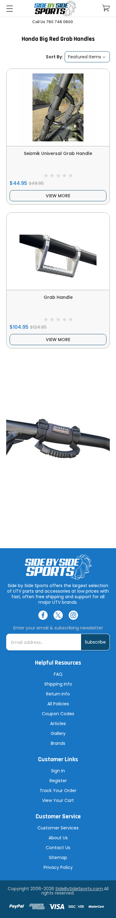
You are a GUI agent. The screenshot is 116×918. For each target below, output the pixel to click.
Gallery (58, 733)
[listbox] (87, 56)
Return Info (58, 694)
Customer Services (58, 828)
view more (58, 196)
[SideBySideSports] (55, 8)
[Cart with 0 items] (106, 8)
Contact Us (58, 848)
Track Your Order (58, 790)
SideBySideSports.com (79, 889)
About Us (58, 838)
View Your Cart (58, 800)
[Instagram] (73, 615)
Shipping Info (58, 684)
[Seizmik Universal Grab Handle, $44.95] (58, 107)
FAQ (58, 674)
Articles (58, 723)
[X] (58, 615)
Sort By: (54, 57)
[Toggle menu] (9, 8)
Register (58, 781)
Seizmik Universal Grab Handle (58, 153)
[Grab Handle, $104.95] (58, 251)
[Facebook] (43, 615)
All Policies (58, 704)
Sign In (58, 771)
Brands (58, 743)
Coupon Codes (58, 714)
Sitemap (58, 857)
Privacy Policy (58, 867)
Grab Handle (58, 297)
